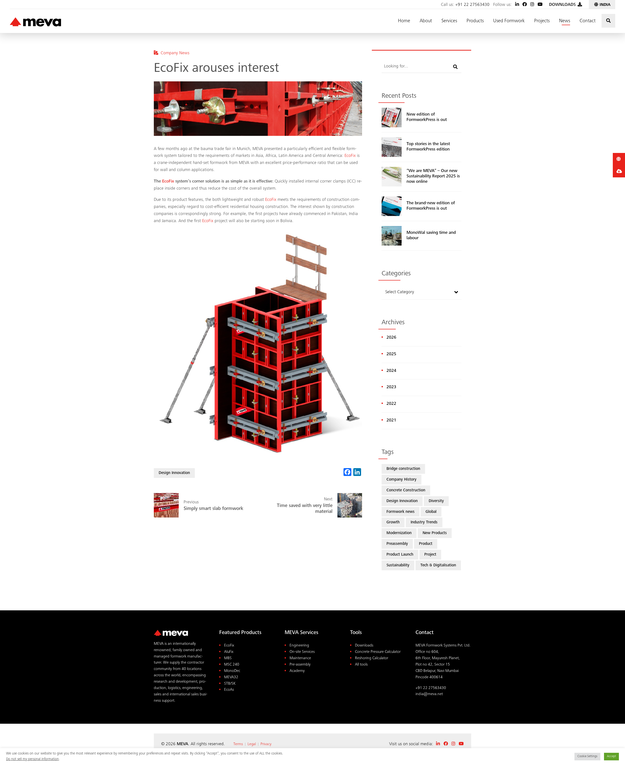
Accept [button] (611, 756)
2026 (391, 337)
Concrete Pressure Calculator (378, 652)
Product (425, 544)
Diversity (436, 501)
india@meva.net (429, 694)
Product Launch (399, 555)
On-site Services (302, 652)
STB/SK (230, 684)
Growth (393, 522)
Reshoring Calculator (371, 658)
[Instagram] (532, 5)
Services (449, 21)
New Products (435, 533)
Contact (587, 21)
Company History (401, 480)
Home (404, 21)
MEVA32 (231, 677)
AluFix (228, 652)
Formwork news (400, 512)
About (426, 21)
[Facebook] (524, 5)
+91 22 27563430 (472, 5)
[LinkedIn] (517, 5)
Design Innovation (174, 473)
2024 (391, 371)
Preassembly (397, 544)
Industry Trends (424, 522)
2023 (391, 387)
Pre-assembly (300, 665)
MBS (228, 658)
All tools (361, 665)
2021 (391, 420)
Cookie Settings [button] (587, 756)
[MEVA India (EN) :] (35, 22)
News (564, 21)
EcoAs (229, 690)
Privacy (265, 744)
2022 (391, 404)
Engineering (299, 646)
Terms (238, 744)
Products (475, 21)
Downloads (364, 646)
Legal (252, 744)
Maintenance (300, 658)
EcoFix (350, 156)
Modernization (399, 533)
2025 (391, 354)
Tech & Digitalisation (438, 565)
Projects (542, 21)
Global (431, 512)
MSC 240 (231, 665)
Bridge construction (403, 469)
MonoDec (232, 671)
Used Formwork (509, 21)
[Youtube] (540, 5)
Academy (297, 671)
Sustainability (397, 565)
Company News (175, 53)
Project (430, 555)
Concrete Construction (405, 490)
